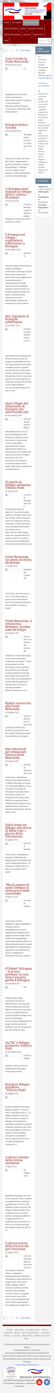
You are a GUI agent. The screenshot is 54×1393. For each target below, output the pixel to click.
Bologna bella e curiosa (16, 126)
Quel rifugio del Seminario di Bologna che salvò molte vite (17, 408)
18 (17, 50)
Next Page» (26, 50)
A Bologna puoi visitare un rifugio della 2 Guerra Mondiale (18, 193)
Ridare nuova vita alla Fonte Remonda (18, 706)
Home (6, 23)
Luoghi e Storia (35, 29)
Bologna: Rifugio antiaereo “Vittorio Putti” (17, 1087)
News (22, 29)
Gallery (27, 35)
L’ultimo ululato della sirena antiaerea (17, 1160)
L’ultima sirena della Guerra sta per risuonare (17, 1246)
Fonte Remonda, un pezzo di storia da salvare (18, 559)
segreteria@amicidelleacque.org (27, 1365)
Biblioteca (38, 35)
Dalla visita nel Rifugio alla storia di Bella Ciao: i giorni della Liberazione (18, 830)
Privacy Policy (41, 1336)
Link (6, 41)
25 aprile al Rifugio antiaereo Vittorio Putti (18, 485)
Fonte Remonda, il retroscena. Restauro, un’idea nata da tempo (18, 625)
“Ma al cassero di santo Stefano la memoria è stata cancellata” (17, 889)
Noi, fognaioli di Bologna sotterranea (17, 319)
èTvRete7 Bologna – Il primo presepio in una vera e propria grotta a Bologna (18, 974)
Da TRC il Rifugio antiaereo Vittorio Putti (18, 1045)
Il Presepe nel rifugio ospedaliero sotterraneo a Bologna (15, 240)
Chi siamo (16, 23)
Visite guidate (11, 29)
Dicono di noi (31, 23)
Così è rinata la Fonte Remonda (16, 60)
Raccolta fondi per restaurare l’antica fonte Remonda (15, 753)
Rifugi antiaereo (12, 35)
